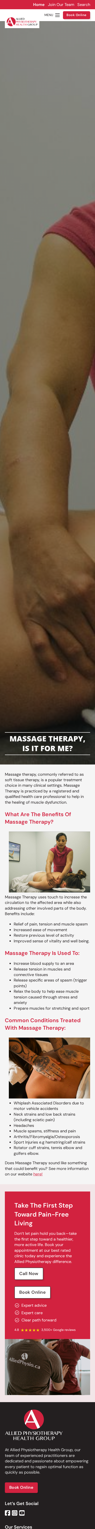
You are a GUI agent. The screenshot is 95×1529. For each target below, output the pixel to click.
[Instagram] (14, 1513)
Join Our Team (61, 4)
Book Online (76, 15)
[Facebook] (7, 1513)
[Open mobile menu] (57, 15)
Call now (28, 1273)
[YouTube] (22, 1513)
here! (38, 1174)
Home (39, 4)
